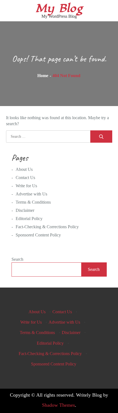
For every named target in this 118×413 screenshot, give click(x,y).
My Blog (59, 8)
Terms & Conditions (33, 202)
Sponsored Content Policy (38, 235)
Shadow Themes (58, 405)
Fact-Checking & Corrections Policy (47, 226)
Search (17, 259)
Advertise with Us (31, 194)
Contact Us (25, 177)
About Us (24, 169)
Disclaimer (25, 210)
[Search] (101, 136)
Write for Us (26, 185)
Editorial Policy (29, 218)
